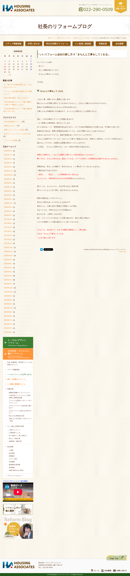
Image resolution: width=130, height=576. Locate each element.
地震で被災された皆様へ (16, 470)
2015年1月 (8, 304)
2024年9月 (8, 151)
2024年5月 (8, 163)
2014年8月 (8, 316)
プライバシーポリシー (14, 476)
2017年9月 (8, 219)
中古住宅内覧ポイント (12, 122)
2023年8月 (8, 179)
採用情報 (12, 467)
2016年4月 (8, 272)
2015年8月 (8, 300)
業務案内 (12, 456)
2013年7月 (8, 328)
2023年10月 (8, 175)
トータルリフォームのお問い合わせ (19, 374)
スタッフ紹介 (13, 459)
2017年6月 (8, 231)
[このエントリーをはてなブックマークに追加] (41, 249)
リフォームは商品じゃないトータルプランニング (20, 401)
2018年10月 (8, 203)
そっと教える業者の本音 (15, 426)
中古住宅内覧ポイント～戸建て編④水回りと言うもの (17, 110)
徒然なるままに (10, 126)
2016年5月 (8, 268)
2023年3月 (8, 183)
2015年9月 (8, 296)
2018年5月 (8, 215)
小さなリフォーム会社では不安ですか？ (20, 412)
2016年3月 (8, 276)
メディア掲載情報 (13, 370)
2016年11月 (8, 252)
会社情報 (10, 447)
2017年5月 (8, 235)
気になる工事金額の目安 (16, 416)
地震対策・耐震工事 (15, 441)
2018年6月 (8, 211)
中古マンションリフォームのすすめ (17, 134)
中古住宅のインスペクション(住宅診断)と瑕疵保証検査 (19, 396)
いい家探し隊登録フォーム (16, 384)
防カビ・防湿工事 (14, 438)
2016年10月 (8, 256)
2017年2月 (8, 239)
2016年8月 (8, 264)
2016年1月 (8, 284)
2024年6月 (8, 159)
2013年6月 (8, 332)
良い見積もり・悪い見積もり (18, 435)
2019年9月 (8, 191)
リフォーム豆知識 (10, 140)
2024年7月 (8, 155)
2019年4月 (8, 199)
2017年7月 (8, 227)
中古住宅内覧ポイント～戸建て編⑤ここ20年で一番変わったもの (17, 103)
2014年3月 (8, 324)
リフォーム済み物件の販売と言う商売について (17, 92)
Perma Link (122, 251)
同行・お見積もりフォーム (16, 379)
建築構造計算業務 (14, 464)
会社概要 (12, 461)
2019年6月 (8, 195)
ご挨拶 (11, 450)
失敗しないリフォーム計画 (14, 130)
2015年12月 (8, 288)
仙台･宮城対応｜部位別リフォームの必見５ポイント (19, 363)
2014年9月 (8, 312)
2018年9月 (8, 207)
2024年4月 (8, 167)
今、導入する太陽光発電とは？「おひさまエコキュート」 (17, 86)
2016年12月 (8, 247)
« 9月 (9, 75)
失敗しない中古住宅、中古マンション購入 (20, 420)
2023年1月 (8, 187)
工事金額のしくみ (14, 432)
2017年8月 (8, 223)
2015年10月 (8, 292)
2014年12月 (8, 308)
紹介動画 (12, 453)
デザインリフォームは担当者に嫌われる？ (20, 407)
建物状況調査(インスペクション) (19, 392)
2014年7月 (8, 320)
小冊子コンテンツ (14, 430)
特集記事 (10, 389)
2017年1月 (8, 243)
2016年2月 (8, 280)
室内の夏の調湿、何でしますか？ (16, 98)
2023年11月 (8, 171)
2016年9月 (8, 260)
